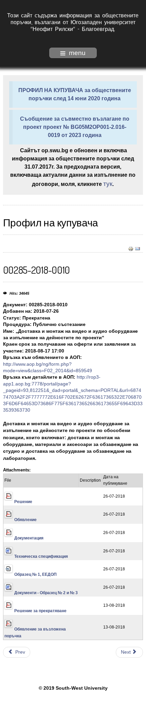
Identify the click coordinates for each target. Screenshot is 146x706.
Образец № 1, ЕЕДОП (35, 574)
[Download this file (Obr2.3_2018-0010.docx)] (9, 592)
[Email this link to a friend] (137, 248)
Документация (28, 538)
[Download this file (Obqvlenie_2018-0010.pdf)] (9, 519)
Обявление (25, 519)
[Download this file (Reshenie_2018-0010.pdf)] (9, 501)
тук (107, 183)
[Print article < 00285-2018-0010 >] (130, 248)
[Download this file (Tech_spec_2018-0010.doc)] (9, 556)
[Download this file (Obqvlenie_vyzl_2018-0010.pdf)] (9, 629)
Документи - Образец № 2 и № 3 (46, 592)
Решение (23, 501)
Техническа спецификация (41, 556)
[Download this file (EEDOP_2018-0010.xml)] (9, 574)
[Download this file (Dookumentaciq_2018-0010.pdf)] (9, 538)
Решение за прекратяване (40, 610)
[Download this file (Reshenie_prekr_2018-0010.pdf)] (9, 610)
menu (77, 52)
